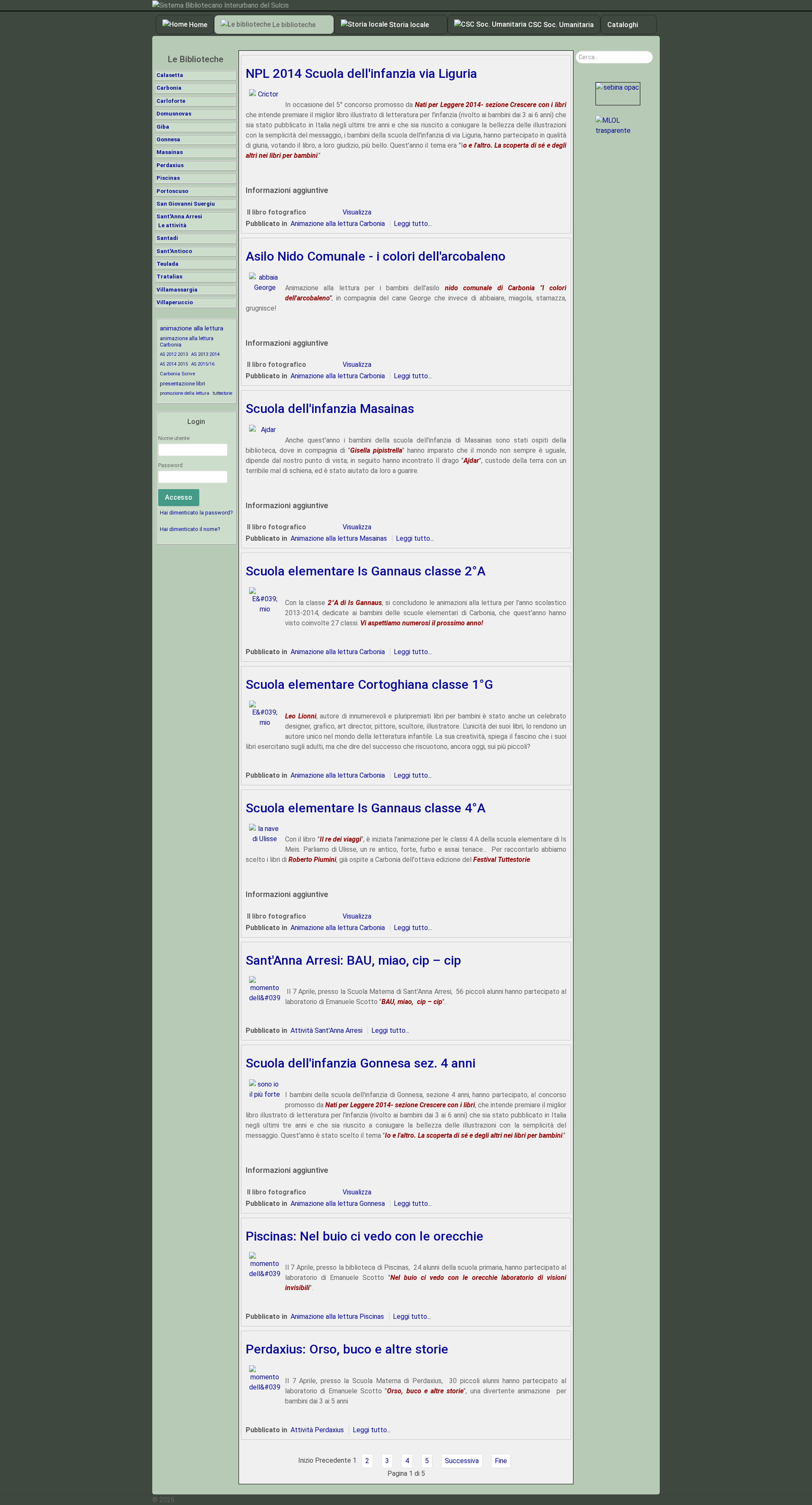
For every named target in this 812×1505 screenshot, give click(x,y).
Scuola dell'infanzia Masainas (330, 408)
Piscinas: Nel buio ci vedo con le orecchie (364, 1236)
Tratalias (169, 276)
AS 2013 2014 (205, 354)
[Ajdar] (264, 429)
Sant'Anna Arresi (179, 216)
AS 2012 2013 (174, 354)
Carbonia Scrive (177, 374)
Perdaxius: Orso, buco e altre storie (347, 1349)
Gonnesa (168, 139)
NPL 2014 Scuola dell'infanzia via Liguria (361, 73)
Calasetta (169, 75)
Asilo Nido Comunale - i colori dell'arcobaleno (375, 256)
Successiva (462, 1461)
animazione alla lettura (191, 328)
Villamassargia (177, 289)
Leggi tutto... (413, 224)
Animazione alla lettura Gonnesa (338, 1204)
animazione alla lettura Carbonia (187, 341)
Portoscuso (172, 191)
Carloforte (170, 101)
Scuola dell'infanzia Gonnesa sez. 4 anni (360, 1063)
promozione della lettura (184, 393)
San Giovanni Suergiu (185, 204)
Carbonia (168, 88)
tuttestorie (222, 393)
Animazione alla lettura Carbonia (338, 224)
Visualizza (357, 212)
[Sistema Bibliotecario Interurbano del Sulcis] (406, 5)
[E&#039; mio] (264, 600)
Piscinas (168, 178)
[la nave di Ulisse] (264, 833)
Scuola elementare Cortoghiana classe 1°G (369, 684)
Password (170, 465)
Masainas (169, 152)
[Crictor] (264, 94)
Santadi (167, 238)
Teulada (167, 264)
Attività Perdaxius (317, 1430)
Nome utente (173, 438)
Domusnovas (173, 113)
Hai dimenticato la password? (196, 512)
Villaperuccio (174, 302)
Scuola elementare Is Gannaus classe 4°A (366, 808)
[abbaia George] (264, 282)
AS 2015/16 (202, 364)
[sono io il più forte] (264, 1089)
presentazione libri (182, 383)
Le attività (172, 225)
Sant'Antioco (174, 251)
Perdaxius (170, 165)
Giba (162, 127)
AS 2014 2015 (174, 364)
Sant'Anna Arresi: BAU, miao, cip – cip (353, 960)
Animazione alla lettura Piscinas (337, 1316)
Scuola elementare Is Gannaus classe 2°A (366, 571)
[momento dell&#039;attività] (264, 989)
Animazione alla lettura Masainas (339, 538)
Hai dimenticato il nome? (190, 529)
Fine (501, 1461)
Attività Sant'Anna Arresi (326, 1030)
